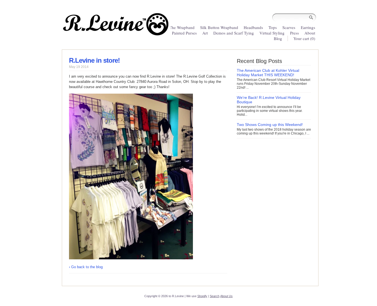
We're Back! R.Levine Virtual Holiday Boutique (269, 99)
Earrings (308, 27)
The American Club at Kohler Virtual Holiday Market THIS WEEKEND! (268, 72)
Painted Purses (184, 33)
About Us (226, 296)
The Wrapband (182, 27)
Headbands (253, 27)
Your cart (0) (304, 38)
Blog (278, 38)
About (309, 33)
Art (205, 33)
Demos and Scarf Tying (233, 33)
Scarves (288, 27)
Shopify (202, 296)
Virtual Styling (272, 33)
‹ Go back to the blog (86, 267)
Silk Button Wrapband (219, 27)
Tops (273, 27)
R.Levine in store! (94, 60)
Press (294, 33)
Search (214, 296)
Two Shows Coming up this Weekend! (270, 124)
